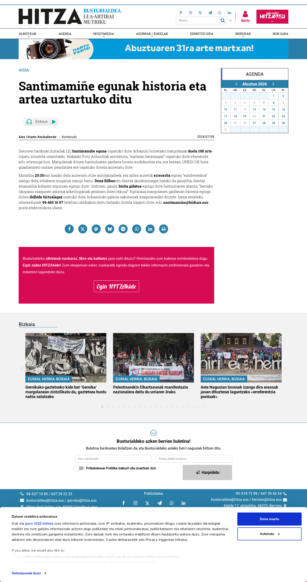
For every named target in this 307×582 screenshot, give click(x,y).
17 (225, 116)
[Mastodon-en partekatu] (96, 228)
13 (254, 109)
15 (273, 109)
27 (228, 96)
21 (264, 116)
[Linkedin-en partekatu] (150, 228)
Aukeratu (267, 534)
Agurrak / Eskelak (152, 33)
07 (207, 137)
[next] (273, 84)
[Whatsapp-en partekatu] (136, 228)
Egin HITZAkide (116, 286)
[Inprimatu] (163, 228)
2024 (200, 137)
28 (238, 96)
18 (235, 116)
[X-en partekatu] (82, 228)
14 (264, 109)
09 (212, 137)
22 (273, 116)
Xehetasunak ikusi (26, 573)
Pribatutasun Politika (102, 468)
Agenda (64, 33)
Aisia (24, 70)
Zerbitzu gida (201, 33)
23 (283, 116)
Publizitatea (153, 493)
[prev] (236, 84)
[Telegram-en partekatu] (123, 228)
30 (257, 96)
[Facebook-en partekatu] (69, 228)
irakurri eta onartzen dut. (121, 468)
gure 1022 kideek (39, 523)
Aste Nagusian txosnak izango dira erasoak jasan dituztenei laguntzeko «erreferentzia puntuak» (239, 392)
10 (225, 109)
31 (266, 96)
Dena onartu (269, 519)
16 (283, 109)
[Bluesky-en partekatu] (109, 228)
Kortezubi (69, 137)
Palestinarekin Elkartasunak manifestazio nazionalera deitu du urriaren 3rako (150, 389)
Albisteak (27, 33)
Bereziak (243, 33)
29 (247, 96)
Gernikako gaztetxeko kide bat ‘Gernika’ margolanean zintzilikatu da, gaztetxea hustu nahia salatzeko (65, 392)
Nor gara (280, 33)
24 (225, 123)
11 (235, 109)
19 (244, 116)
